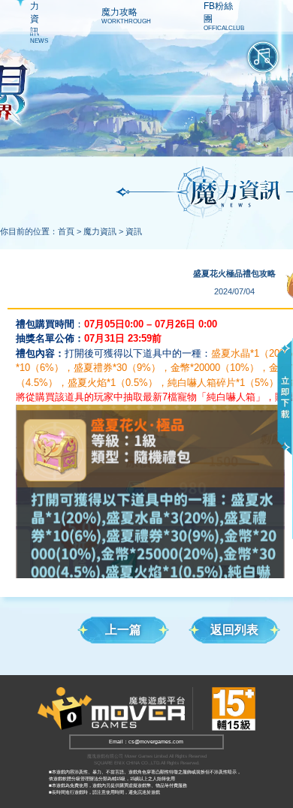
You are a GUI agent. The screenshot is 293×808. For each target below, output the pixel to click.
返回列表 (234, 629)
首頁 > (69, 231)
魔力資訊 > (103, 231)
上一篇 (123, 629)
